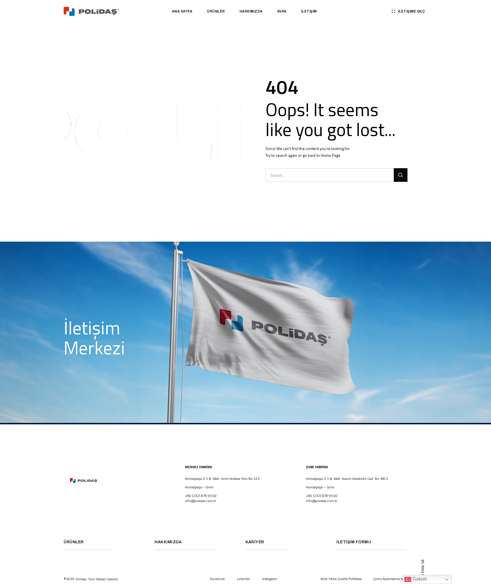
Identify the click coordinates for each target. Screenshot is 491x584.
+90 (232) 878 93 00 (322, 495)
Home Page (330, 155)
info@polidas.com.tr (200, 500)
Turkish (419, 579)
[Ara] (400, 175)
